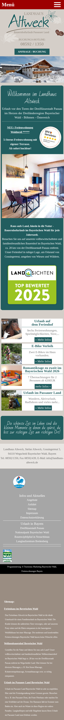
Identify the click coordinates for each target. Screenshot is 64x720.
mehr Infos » (43, 386)
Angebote (32, 499)
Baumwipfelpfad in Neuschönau (32, 536)
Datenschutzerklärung (32, 517)
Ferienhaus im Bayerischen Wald (21, 609)
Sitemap (32, 508)
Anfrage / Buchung (32, 51)
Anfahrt (32, 504)
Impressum (32, 513)
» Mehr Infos (43, 339)
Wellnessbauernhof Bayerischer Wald (23, 643)
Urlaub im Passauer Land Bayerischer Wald (26, 682)
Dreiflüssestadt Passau (32, 528)
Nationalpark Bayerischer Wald (32, 532)
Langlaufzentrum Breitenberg (32, 541)
